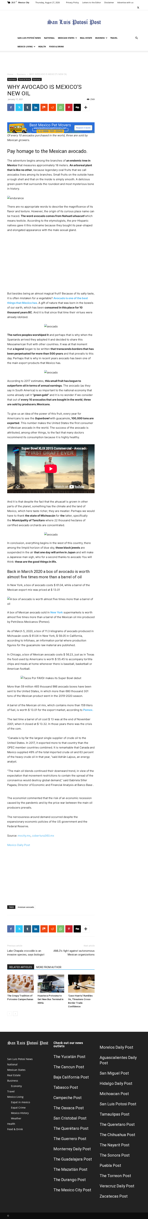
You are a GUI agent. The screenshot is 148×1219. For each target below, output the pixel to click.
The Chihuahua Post (117, 1134)
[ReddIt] (52, 107)
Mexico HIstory (20, 1113)
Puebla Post (110, 1165)
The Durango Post (69, 1179)
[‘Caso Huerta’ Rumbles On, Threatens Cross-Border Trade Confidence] (81, 984)
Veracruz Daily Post (117, 1186)
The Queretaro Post (117, 1124)
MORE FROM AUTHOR (48, 967)
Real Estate (86, 38)
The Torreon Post (115, 1175)
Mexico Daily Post (18, 845)
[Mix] (44, 107)
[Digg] (77, 107)
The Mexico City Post (72, 1190)
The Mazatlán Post (70, 1169)
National (49, 38)
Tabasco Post (65, 1087)
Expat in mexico (20, 1102)
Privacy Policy (72, 2)
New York (56, 612)
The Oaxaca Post (68, 1108)
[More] (86, 107)
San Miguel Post (114, 1073)
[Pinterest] (69, 107)
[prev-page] (9, 1013)
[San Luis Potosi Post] (74, 22)
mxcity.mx (24, 835)
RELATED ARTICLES (20, 967)
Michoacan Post (114, 1093)
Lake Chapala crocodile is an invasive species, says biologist (25, 952)
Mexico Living (25, 46)
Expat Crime (18, 1107)
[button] (136, 38)
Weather (16, 1118)
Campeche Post (67, 1097)
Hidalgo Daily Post (116, 1083)
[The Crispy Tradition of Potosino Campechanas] (20, 984)
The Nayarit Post (114, 1145)
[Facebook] (10, 107)
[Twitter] (138, 7)
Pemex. (88, 710)
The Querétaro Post (70, 1128)
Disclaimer (109, 2)
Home (10, 74)
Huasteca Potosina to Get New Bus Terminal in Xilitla (50, 999)
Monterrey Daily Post (72, 1149)
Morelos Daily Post (116, 1047)
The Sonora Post (115, 1155)
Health (42, 46)
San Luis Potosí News (29, 38)
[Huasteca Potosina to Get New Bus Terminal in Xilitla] (51, 984)
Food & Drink (56, 46)
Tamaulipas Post (114, 1114)
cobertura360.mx (43, 835)
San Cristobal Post (69, 1118)
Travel (113, 38)
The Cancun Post (68, 1067)
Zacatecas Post (114, 1196)
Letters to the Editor (91, 2)
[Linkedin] (35, 107)
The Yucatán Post (69, 1056)
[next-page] (15, 1013)
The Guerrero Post (69, 1138)
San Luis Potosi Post (118, 1104)
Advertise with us (125, 2)
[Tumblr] (27, 107)
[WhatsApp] (60, 107)
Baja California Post (71, 1077)
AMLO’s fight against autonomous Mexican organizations (74, 952)
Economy (16, 1086)
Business (100, 38)
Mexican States (66, 38)
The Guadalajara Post (72, 1159)
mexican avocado (26, 907)
